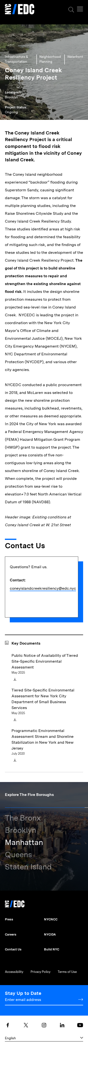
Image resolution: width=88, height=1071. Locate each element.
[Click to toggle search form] (71, 9)
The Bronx (23, 817)
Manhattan (24, 842)
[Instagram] (44, 1025)
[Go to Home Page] (19, 9)
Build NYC (51, 949)
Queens (18, 854)
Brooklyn (20, 829)
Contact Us (13, 949)
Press (9, 919)
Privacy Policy (40, 972)
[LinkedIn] (62, 1025)
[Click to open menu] (80, 9)
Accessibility (14, 972)
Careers (10, 934)
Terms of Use (67, 972)
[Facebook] (8, 1025)
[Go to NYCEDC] (14, 902)
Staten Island (28, 866)
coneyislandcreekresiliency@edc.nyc (43, 588)
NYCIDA (50, 934)
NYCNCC (50, 919)
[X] (26, 1025)
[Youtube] (80, 1025)
